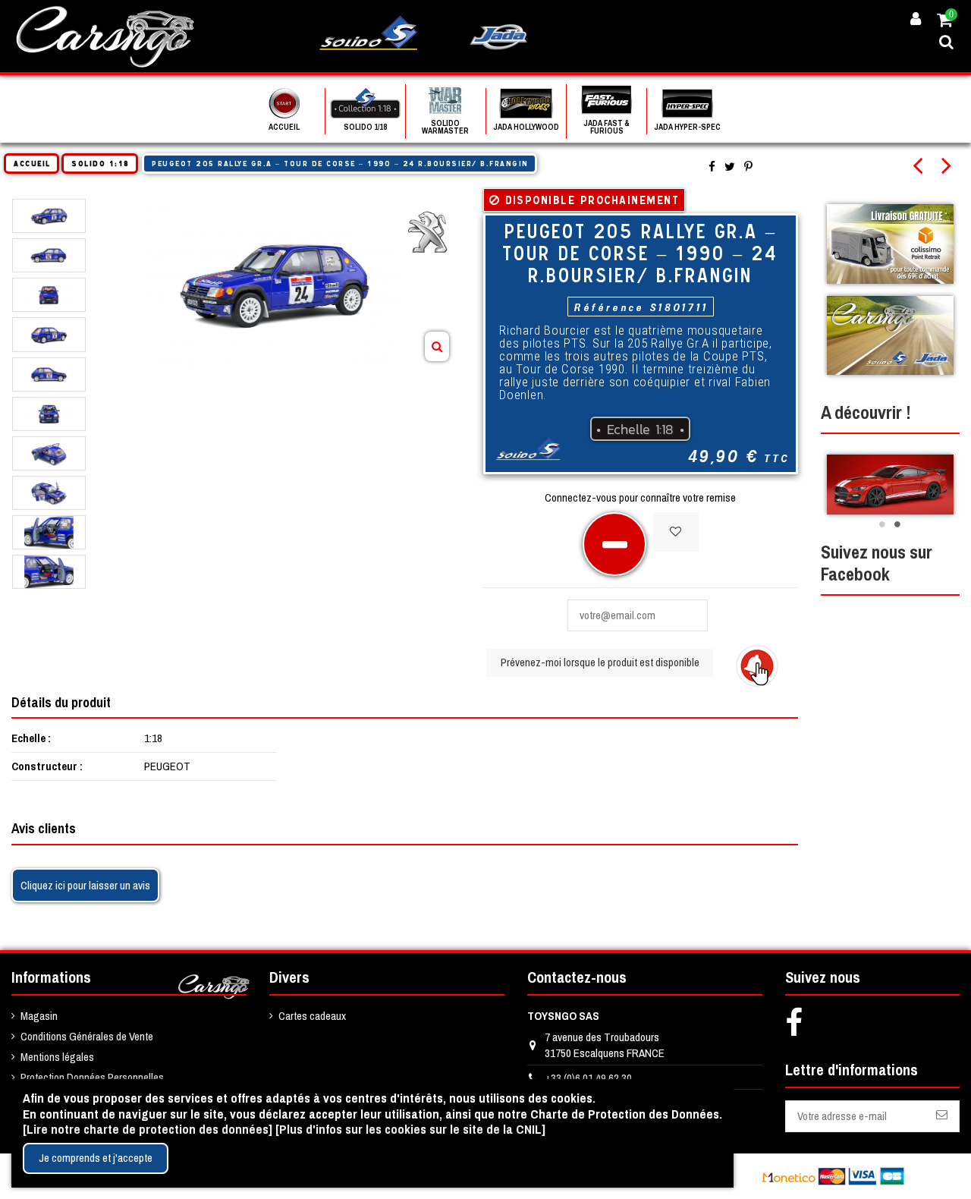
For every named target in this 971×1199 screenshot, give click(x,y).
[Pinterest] (748, 167)
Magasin (39, 1016)
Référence (609, 307)
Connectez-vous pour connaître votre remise (640, 497)
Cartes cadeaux (312, 1016)
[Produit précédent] (927, 166)
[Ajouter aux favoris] (676, 532)
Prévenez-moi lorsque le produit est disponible (600, 662)
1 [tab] (882, 524)
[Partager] (712, 167)
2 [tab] (897, 524)
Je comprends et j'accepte (95, 1158)
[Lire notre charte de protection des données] (147, 1129)
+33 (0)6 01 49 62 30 (588, 1078)
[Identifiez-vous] (915, 19)
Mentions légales (57, 1057)
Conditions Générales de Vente (86, 1036)
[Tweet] (729, 167)
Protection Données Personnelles (92, 1077)
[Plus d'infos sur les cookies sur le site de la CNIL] (410, 1129)
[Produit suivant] (950, 166)
